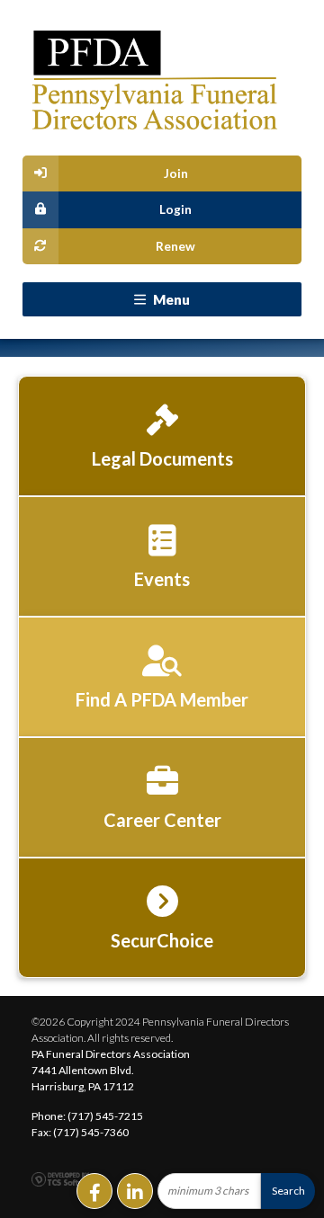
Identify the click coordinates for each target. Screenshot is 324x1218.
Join (176, 173)
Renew (175, 246)
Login (175, 209)
